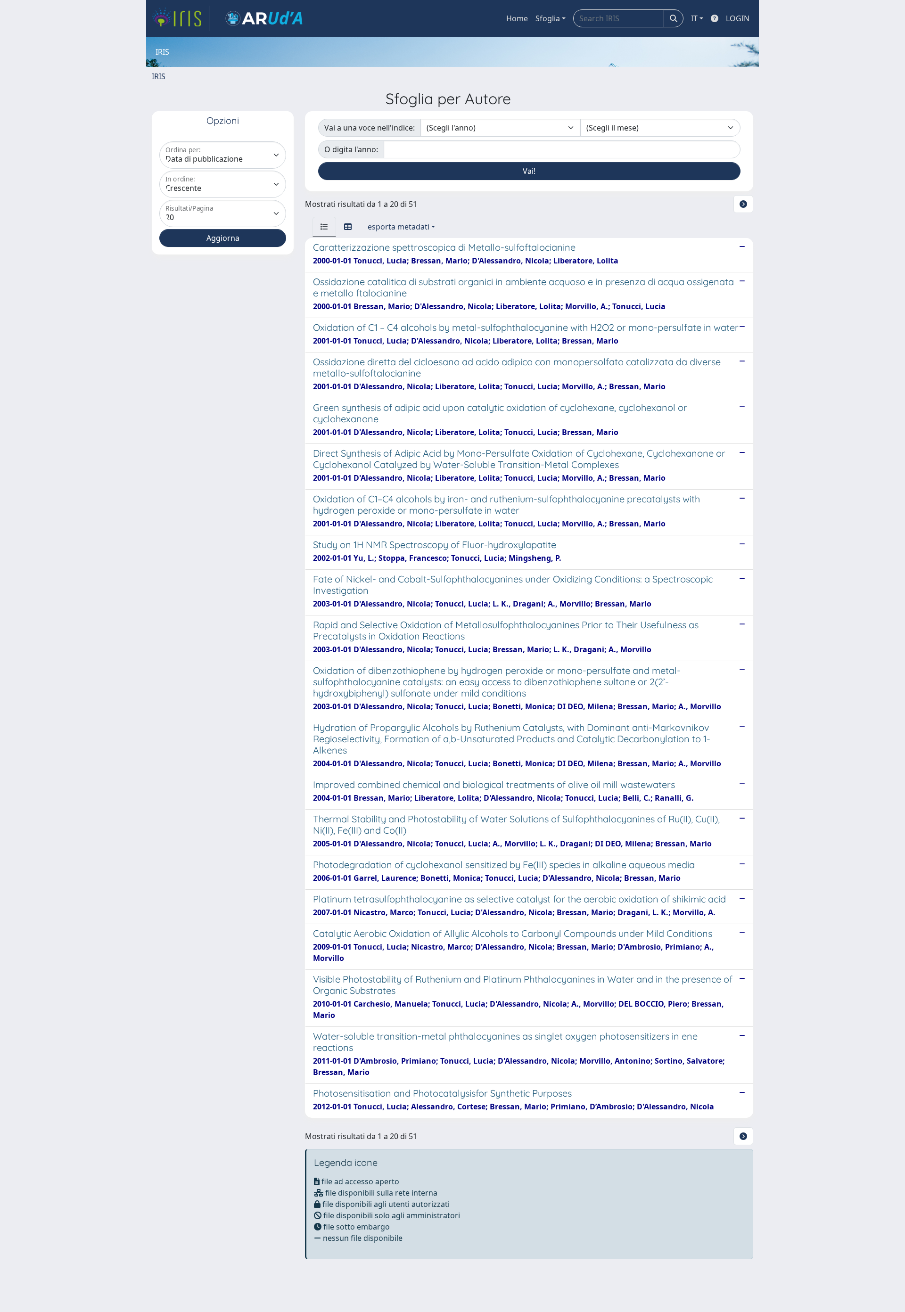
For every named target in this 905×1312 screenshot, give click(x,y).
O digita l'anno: (351, 149)
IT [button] (694, 18)
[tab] (324, 227)
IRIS (158, 76)
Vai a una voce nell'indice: (369, 128)
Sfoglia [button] (547, 18)
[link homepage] (180, 18)
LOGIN (737, 18)
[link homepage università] (264, 18)
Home (517, 18)
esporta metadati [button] (398, 226)
